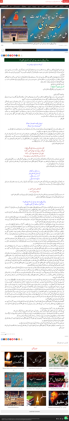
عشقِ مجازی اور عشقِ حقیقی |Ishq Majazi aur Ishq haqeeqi (57, 407)
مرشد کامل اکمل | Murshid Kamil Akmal (57, 388)
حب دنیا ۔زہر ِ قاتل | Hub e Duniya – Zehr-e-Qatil (35, 388)
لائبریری (29, 6)
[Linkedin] (8, 54)
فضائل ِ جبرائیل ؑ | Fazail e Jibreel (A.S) (35, 368)
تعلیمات (56, 6)
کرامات (43, 6)
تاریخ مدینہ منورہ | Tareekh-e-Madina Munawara (57, 368)
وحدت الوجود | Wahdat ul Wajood (13, 407)
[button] (65, 418)
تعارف (67, 6)
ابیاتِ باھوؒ (34, 6)
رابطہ (11, 6)
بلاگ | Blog (24, 6)
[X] (4, 54)
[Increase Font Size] (2, 45)
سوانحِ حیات (62, 6)
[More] (19, 54)
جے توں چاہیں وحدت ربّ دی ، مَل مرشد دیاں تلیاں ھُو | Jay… (13, 388)
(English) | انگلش (4, 6)
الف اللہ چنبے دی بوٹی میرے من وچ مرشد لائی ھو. (52, 1)
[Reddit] (6, 54)
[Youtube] (12, 54)
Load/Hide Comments (34, 411)
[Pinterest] (10, 54)
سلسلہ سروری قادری (49, 6)
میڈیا (39, 6)
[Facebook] (2, 54)
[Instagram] (14, 54)
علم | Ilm (35, 407)
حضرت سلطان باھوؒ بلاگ (60, 342)
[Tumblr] (17, 54)
